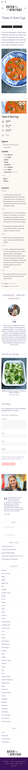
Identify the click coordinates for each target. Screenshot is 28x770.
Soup (7, 22)
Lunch (3, 22)
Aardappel (4, 570)
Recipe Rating (5, 415)
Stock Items (4, 689)
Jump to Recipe (7, 26)
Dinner (3, 599)
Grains (3, 609)
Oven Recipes (5, 641)
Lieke (14, 321)
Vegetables (4, 699)
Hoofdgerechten (5, 625)
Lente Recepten (5, 628)
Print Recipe (18, 26)
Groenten (3, 615)
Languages (14, 765)
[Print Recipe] (20, 103)
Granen (3, 612)
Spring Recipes (5, 683)
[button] (23, 103)
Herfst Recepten (5, 621)
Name (3, 433)
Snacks (3, 666)
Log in (3, 732)
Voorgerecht (4, 708)
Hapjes (3, 618)
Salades (3, 657)
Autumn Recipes (5, 573)
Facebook (5, 2)
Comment (4, 419)
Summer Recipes (6, 692)
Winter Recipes (14, 22)
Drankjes (3, 602)
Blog (2, 586)
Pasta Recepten (5, 644)
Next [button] (25, 354)
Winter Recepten (6, 715)
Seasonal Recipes (20, 761)
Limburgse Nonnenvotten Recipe (8, 550)
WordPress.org (5, 742)
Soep (2, 670)
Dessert (3, 596)
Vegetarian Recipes (14, 298)
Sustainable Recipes (9, 295)
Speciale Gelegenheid (7, 679)
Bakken (3, 580)
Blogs (7, 763)
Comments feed (5, 738)
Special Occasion (5, 676)
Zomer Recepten (6, 721)
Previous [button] (22, 354)
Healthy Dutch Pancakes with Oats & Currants (12, 556)
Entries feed (4, 735)
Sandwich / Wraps (6, 660)
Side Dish (3, 663)
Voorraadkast (4, 712)
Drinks (3, 605)
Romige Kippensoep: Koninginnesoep (9, 559)
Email (3, 441)
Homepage (6, 761)
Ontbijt (3, 638)
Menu (25, 8)
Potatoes (3, 650)
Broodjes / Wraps (5, 592)
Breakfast (3, 589)
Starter (3, 686)
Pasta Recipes (5, 647)
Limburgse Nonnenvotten (7, 546)
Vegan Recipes (21, 295)
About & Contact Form (16, 763)
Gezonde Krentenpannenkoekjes (8, 553)
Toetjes (3, 695)
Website (3, 449)
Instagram (2, 2)
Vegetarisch (4, 705)
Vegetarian (4, 702)
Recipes (12, 761)
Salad (2, 654)
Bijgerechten (4, 583)
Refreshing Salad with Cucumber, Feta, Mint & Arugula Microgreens (14, 392)
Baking (3, 576)
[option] (14, 377)
